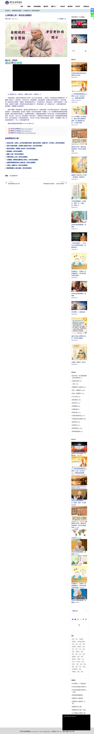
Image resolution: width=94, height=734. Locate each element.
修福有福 (74, 409)
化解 (80, 644)
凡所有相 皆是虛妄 (81, 641)
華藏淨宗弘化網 (76, 706)
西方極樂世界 (14, 176)
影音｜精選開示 (76, 393)
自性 (80, 666)
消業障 (78, 659)
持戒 (76, 654)
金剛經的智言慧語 (16, 10)
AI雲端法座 (86, 6)
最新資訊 (74, 422)
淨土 (83, 659)
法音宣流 (62, 6)
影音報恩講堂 (37, 6)
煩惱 (77, 664)
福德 (73, 666)
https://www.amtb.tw (27, 129)
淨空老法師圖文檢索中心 (79, 687)
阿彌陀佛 (74, 671)
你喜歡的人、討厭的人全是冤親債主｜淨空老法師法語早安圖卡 (78, 585)
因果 (84, 644)
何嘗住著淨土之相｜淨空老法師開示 (17, 157)
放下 (80, 654)
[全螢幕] (85, 27)
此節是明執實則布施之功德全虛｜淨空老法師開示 (21, 162)
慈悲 (82, 651)
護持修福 (70, 6)
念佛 (73, 651)
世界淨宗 (77, 6)
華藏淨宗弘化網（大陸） (79, 710)
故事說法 (74, 425)
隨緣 (82, 671)
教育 (84, 654)
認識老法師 (75, 381)
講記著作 (46, 6)
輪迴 (80, 669)
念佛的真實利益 (76, 415)
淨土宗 (73, 661)
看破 (81, 664)
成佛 (73, 654)
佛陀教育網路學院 (77, 695)
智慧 (78, 656)
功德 (73, 644)
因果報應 (74, 646)
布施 (73, 649)
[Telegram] (21, 63)
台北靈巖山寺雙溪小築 (78, 713)
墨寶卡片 (53, 6)
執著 (84, 646)
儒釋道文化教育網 (77, 698)
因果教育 (79, 646)
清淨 (83, 661)
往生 (80, 649)
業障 (82, 656)
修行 (76, 639)
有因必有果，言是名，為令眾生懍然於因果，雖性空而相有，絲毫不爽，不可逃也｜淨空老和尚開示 (36, 143)
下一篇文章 (53, 182)
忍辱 (84, 649)
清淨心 (73, 664)
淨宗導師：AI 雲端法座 (79, 683)
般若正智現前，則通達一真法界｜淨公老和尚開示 (21, 148)
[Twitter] (15, 63)
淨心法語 (74, 396)
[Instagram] (12, 63)
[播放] (73, 27)
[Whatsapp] (18, 63)
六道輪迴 (81, 639)
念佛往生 (77, 651)
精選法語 (74, 412)
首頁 (22, 6)
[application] (79, 23)
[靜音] (83, 27)
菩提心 (84, 666)
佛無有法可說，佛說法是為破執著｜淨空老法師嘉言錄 (78, 525)
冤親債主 (74, 641)
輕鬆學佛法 (75, 428)
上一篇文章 (14, 182)
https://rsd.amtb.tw (27, 131)
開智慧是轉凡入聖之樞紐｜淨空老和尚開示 (19, 168)
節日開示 (74, 403)
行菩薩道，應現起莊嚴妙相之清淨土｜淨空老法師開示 (22, 159)
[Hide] (93, 18)
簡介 (74, 384)
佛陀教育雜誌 (76, 431)
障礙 (78, 671)
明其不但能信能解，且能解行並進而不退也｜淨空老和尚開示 (24, 145)
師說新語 (74, 400)
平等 (76, 649)
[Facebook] (6, 63)
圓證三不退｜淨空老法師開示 (15, 154)
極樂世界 (74, 659)
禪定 (76, 666)
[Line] (9, 63)
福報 (85, 664)
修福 (73, 639)
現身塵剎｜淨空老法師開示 (14, 151)
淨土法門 (78, 661)
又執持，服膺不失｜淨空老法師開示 (17, 165)
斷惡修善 (74, 656)
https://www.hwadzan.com (29, 133)
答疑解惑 (74, 406)
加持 (76, 644)
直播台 (29, 6)
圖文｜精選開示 (76, 390)
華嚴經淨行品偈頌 (77, 387)
